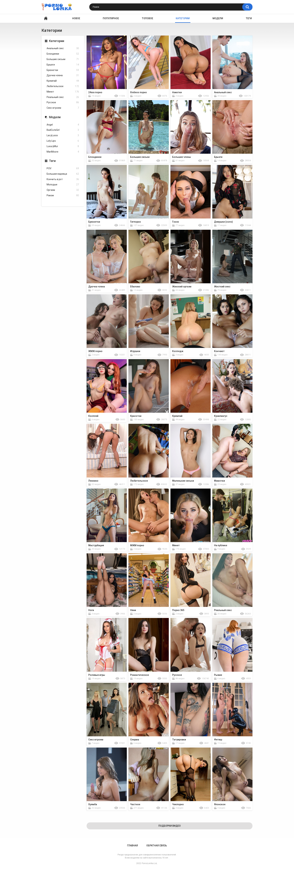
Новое (76, 18)
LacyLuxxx (63, 135)
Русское (63, 102)
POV (63, 168)
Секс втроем (63, 107)
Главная (132, 845)
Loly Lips (63, 140)
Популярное (111, 18)
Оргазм (63, 190)
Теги (249, 18)
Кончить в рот (63, 179)
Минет (63, 91)
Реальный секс (63, 97)
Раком (63, 195)
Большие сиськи (63, 59)
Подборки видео (169, 825)
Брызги (63, 64)
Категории (56, 41)
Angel (63, 124)
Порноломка (46, 18)
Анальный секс (63, 48)
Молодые (63, 184)
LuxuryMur (63, 146)
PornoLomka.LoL (149, 863)
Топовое (147, 18)
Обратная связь (156, 845)
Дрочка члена (63, 75)
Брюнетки (63, 70)
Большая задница (63, 173)
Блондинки (63, 53)
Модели (218, 18)
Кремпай (63, 80)
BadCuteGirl (63, 130)
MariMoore (63, 151)
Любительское (63, 86)
